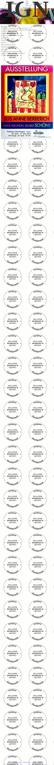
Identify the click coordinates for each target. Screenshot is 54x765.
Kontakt (34, 762)
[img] (27, 3)
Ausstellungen (26, 762)
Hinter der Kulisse (16, 762)
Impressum (40, 762)
